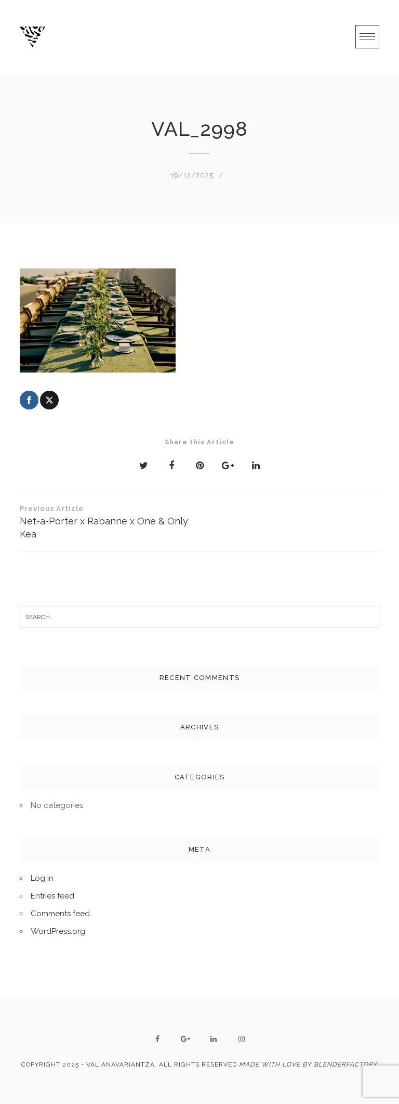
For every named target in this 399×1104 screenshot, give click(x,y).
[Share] (29, 400)
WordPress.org (58, 931)
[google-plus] (185, 1039)
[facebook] (157, 1039)
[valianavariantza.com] (32, 37)
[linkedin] (213, 1039)
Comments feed (60, 913)
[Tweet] (49, 400)
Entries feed (52, 896)
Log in (42, 878)
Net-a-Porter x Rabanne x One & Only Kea (104, 522)
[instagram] (241, 1039)
